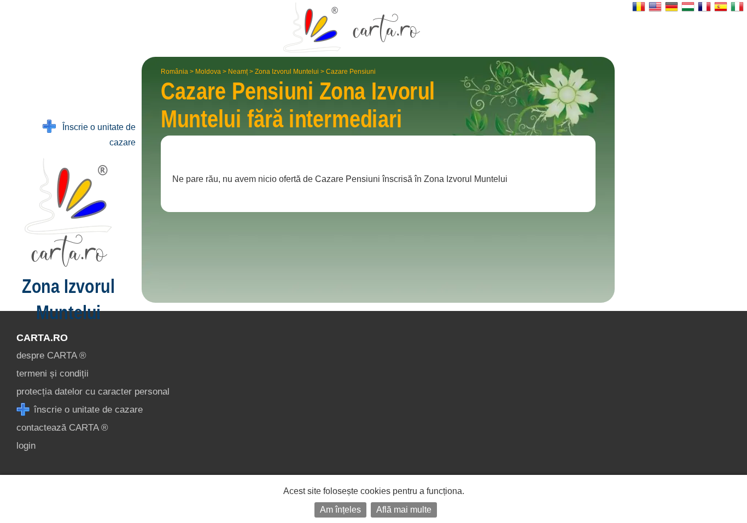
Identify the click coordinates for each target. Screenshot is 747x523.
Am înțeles (340, 509)
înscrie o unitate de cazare (87, 409)
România (174, 71)
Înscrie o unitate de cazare (96, 134)
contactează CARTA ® (62, 427)
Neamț (238, 71)
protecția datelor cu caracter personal (93, 391)
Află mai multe (403, 509)
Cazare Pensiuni (351, 71)
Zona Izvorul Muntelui (287, 71)
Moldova (208, 71)
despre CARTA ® (51, 355)
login (26, 445)
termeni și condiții (52, 373)
